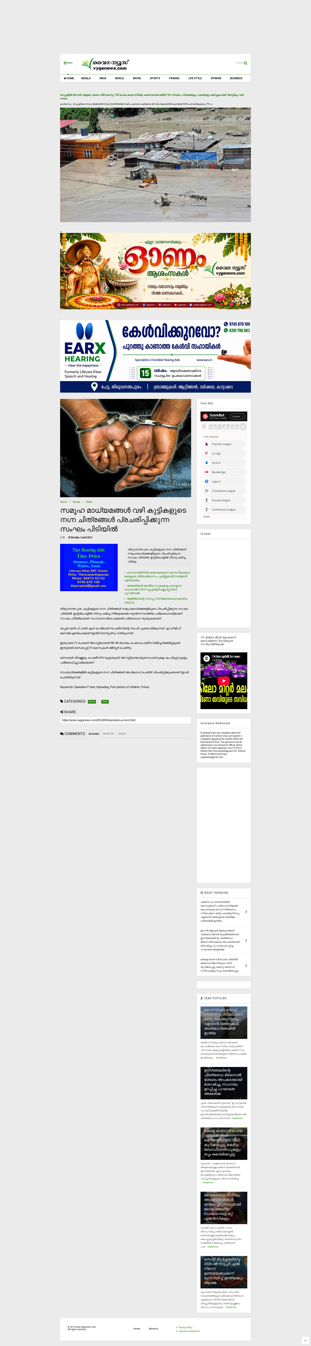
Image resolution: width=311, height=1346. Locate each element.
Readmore (221, 1058)
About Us (153, 1328)
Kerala (76, 501)
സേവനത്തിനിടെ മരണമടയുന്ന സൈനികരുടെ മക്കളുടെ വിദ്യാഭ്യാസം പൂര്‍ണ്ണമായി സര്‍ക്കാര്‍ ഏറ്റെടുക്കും (157, 576)
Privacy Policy (185, 1327)
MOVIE (137, 78)
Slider (89, 501)
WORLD (119, 78)
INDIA (103, 78)
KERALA (86, 78)
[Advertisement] (155, 29)
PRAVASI (174, 78)
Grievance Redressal (189, 1331)
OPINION (216, 78)
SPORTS (155, 78)
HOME (70, 78)
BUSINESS (236, 78)
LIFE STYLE (195, 78)
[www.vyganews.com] (105, 71)
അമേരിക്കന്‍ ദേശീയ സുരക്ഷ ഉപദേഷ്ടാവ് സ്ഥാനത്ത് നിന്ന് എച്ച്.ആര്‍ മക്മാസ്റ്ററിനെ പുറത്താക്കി (152, 589)
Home (63, 501)
